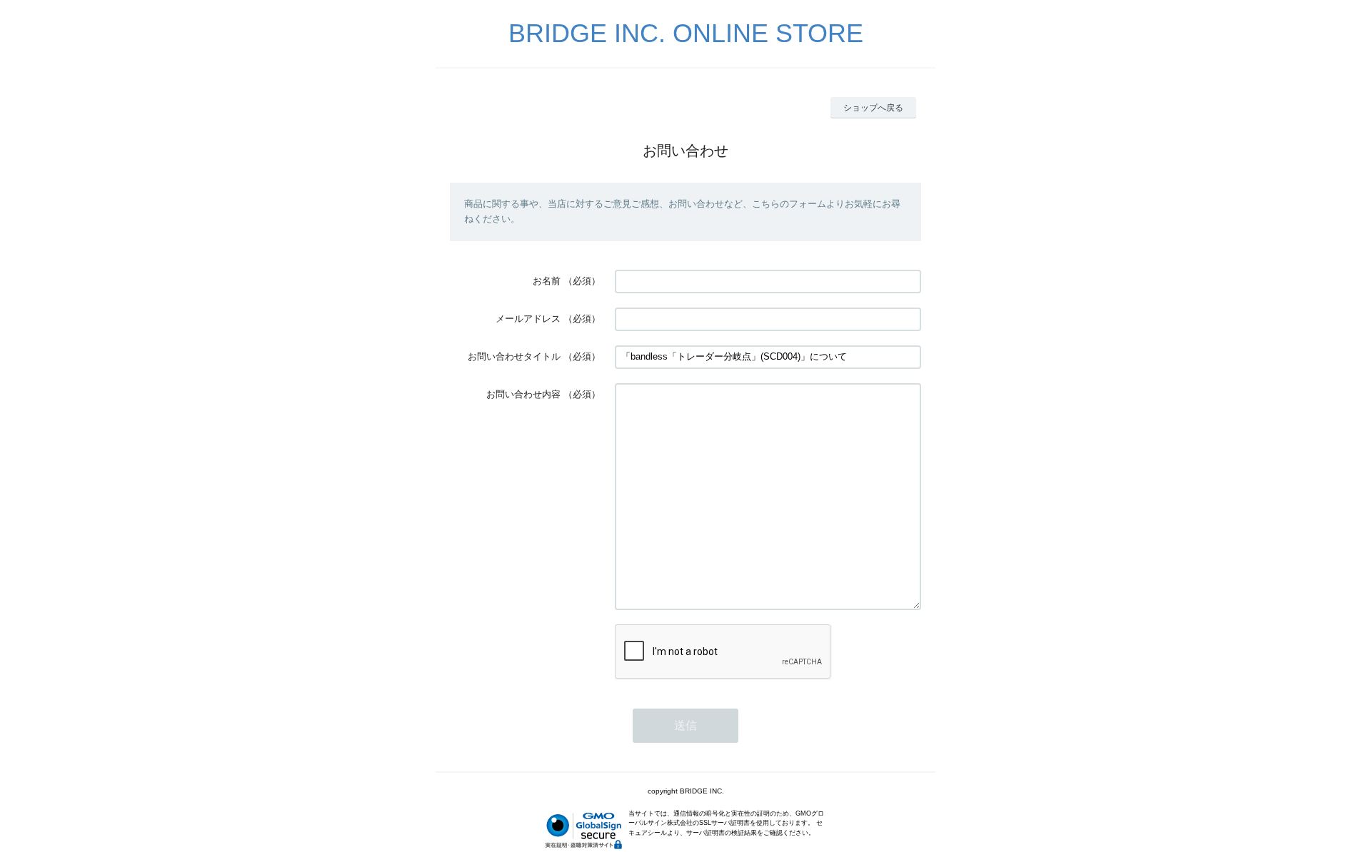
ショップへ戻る (873, 108)
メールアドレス (528, 318)
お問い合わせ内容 (523, 394)
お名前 (547, 280)
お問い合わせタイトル (514, 356)
